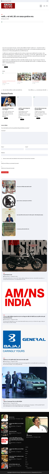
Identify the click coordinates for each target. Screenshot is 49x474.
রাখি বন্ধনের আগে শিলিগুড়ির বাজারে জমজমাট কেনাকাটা (24, 186)
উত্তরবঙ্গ (26, 451)
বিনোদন (26, 462)
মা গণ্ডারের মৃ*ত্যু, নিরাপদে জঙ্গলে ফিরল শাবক (23, 229)
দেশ (25, 455)
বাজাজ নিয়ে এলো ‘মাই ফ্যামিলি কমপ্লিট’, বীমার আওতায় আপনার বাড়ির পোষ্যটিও (16, 359)
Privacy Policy (29, 467)
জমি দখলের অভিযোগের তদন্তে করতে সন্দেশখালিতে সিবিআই (40, 109)
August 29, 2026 (15, 276)
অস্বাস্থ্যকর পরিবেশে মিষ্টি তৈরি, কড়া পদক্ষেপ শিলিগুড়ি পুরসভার (16, 424)
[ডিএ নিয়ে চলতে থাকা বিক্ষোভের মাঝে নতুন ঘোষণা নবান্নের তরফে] (9, 76)
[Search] (47, 6)
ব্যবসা (4, 273)
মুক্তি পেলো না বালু (11, 417)
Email (26, 146)
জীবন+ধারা (26, 464)
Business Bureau (7, 276)
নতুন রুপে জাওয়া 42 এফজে (7, 274)
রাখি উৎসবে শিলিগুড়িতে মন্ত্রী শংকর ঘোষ (14, 464)
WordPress (39, 472)
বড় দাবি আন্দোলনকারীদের (35, 81)
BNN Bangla (17, 472)
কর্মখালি (26, 466)
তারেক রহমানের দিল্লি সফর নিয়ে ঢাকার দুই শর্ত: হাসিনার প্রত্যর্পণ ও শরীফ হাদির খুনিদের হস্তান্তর (30, 214)
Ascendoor (29, 472)
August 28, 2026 (15, 403)
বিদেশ (26, 457)
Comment (3, 130)
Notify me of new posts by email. (7, 168)
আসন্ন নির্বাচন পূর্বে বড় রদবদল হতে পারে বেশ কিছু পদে (7, 109)
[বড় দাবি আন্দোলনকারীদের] (39, 76)
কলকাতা (26, 453)
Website (3, 152)
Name (2, 146)
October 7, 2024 (20, 418)
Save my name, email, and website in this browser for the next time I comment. (19, 158)
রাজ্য (2, 14)
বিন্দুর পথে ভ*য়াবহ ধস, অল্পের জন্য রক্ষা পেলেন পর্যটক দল (24, 200)
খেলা (26, 459)
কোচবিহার (26, 447)
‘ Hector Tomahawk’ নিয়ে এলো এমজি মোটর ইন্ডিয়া (12, 401)
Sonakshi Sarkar (13, 426)
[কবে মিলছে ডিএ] (24, 76)
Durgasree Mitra (13, 459)
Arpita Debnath (12, 418)
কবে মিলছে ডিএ (19, 81)
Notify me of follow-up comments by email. (10, 163)
